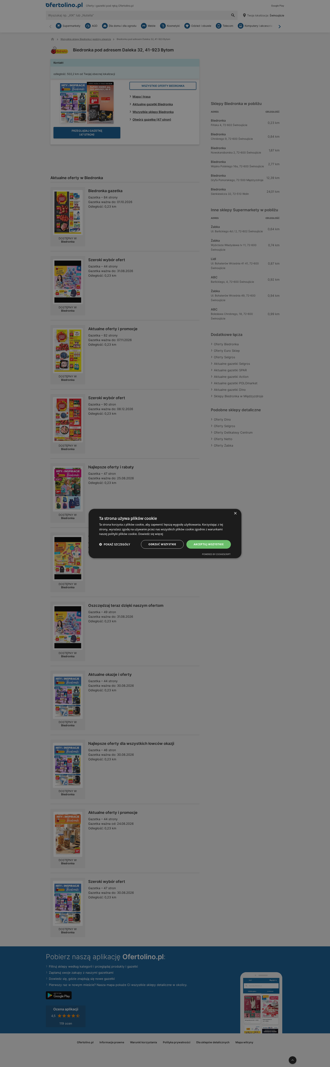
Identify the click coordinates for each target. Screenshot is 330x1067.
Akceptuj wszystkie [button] (209, 544)
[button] (114, 544)
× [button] (235, 513)
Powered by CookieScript (216, 554)
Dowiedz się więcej (150, 534)
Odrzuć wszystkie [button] (162, 544)
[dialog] (165, 533)
